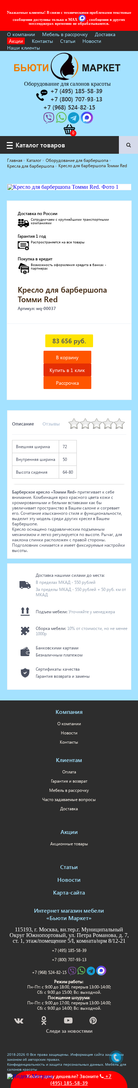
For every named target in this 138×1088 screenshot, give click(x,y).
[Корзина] (69, 129)
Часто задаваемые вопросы (69, 799)
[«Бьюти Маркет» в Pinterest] (94, 1022)
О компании (21, 34)
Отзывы (51, 424)
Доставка (105, 34)
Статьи (67, 41)
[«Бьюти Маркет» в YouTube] (69, 1022)
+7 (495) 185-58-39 (69, 950)
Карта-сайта (69, 892)
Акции (16, 41)
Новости (91, 41)
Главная (14, 160)
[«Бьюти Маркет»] (67, 78)
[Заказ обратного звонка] (41, 95)
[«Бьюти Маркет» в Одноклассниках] (44, 1022)
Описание (23, 424)
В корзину (67, 357)
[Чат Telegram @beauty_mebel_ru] (74, 120)
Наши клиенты (23, 47)
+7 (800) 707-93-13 (69, 959)
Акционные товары (69, 843)
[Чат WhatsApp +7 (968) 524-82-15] (62, 120)
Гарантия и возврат (69, 781)
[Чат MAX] (83, 19)
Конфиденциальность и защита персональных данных (55, 1064)
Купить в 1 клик (67, 370)
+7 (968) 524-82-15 (49, 972)
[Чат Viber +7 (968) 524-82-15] (49, 120)
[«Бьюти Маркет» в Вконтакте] (19, 1022)
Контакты (42, 41)
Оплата (69, 771)
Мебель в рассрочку (65, 34)
